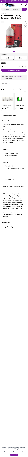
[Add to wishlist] (25, 22)
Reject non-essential (18, 451)
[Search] (24, 9)
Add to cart (14, 70)
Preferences (7, 451)
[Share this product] (25, 26)
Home (4, 13)
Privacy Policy (17, 449)
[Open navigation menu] (2, 5)
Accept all (14, 455)
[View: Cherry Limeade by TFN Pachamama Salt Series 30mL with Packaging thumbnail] (14, 51)
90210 (19, 76)
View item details (5, 83)
